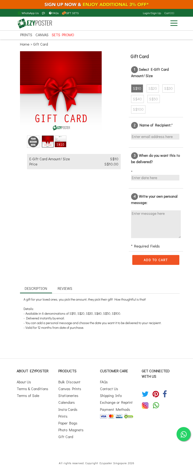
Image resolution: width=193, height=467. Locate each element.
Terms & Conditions (32, 388)
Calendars (66, 402)
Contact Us (109, 388)
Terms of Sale (28, 395)
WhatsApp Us (30, 13)
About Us (24, 381)
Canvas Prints (69, 388)
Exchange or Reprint (116, 402)
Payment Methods (115, 409)
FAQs (55, 13)
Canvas (42, 34)
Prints (26, 34)
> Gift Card (39, 44)
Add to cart (156, 260)
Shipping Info (111, 395)
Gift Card (65, 436)
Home (25, 44)
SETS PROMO (63, 34)
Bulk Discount (69, 381)
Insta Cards (67, 409)
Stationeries (68, 395)
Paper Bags (67, 422)
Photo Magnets (71, 429)
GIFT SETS (72, 13)
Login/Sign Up (152, 13)
